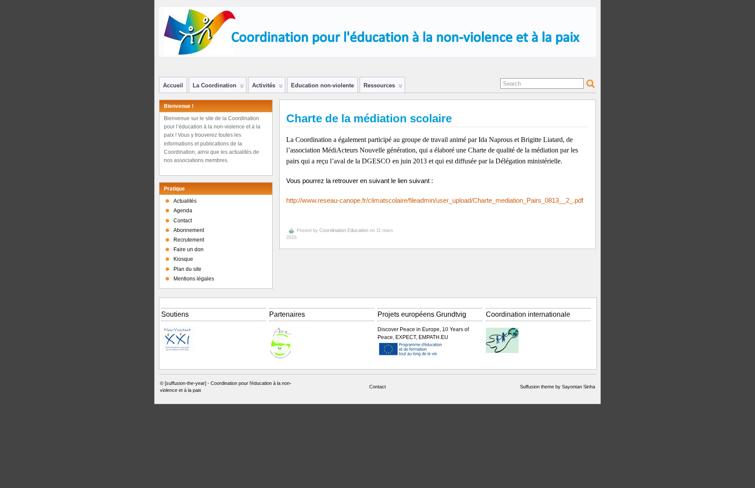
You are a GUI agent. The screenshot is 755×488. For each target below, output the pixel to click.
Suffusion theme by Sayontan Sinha (557, 386)
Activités (263, 85)
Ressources (379, 85)
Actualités (185, 201)
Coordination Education (343, 230)
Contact (182, 221)
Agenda (182, 211)
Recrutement (188, 240)
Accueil (173, 85)
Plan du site (187, 269)
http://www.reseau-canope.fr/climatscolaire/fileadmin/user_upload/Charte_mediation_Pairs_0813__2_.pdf (434, 200)
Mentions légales (193, 279)
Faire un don (188, 249)
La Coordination (214, 85)
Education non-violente (322, 85)
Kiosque (183, 259)
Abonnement (188, 230)
